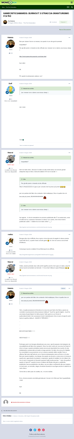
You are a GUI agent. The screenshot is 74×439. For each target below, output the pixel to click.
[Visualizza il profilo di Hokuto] (5, 22)
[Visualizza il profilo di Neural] (11, 159)
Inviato (25, 37)
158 (11, 250)
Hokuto (12, 21)
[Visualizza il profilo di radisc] (11, 241)
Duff (10, 83)
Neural (10, 153)
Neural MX (14, 171)
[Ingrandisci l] (23, 139)
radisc (10, 234)
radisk (14, 253)
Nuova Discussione (65, 29)
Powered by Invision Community (37, 436)
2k (11, 99)
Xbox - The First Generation (27, 23)
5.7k (11, 168)
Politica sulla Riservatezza (37, 434)
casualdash (13, 101)
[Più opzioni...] (69, 38)
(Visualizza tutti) (34, 416)
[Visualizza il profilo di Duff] (11, 90)
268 (11, 53)
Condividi (54, 22)
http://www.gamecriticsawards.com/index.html (32, 56)
